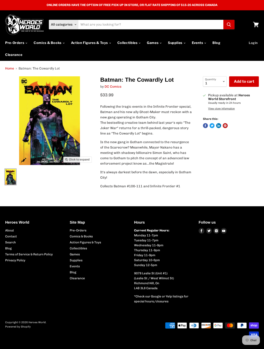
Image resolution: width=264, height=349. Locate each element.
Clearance (13, 55)
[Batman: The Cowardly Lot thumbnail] (10, 177)
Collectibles (127, 43)
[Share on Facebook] (205, 125)
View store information (221, 108)
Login (253, 43)
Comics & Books (48, 43)
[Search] (229, 24)
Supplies (175, 43)
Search (10, 242)
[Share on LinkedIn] (218, 125)
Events (198, 43)
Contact (11, 236)
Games (153, 43)
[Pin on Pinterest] (225, 125)
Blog (216, 43)
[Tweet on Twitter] (212, 125)
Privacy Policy (15, 260)
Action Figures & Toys (90, 43)
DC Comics (113, 86)
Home (9, 68)
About (9, 230)
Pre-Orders (15, 43)
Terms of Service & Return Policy (29, 254)
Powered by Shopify (18, 326)
